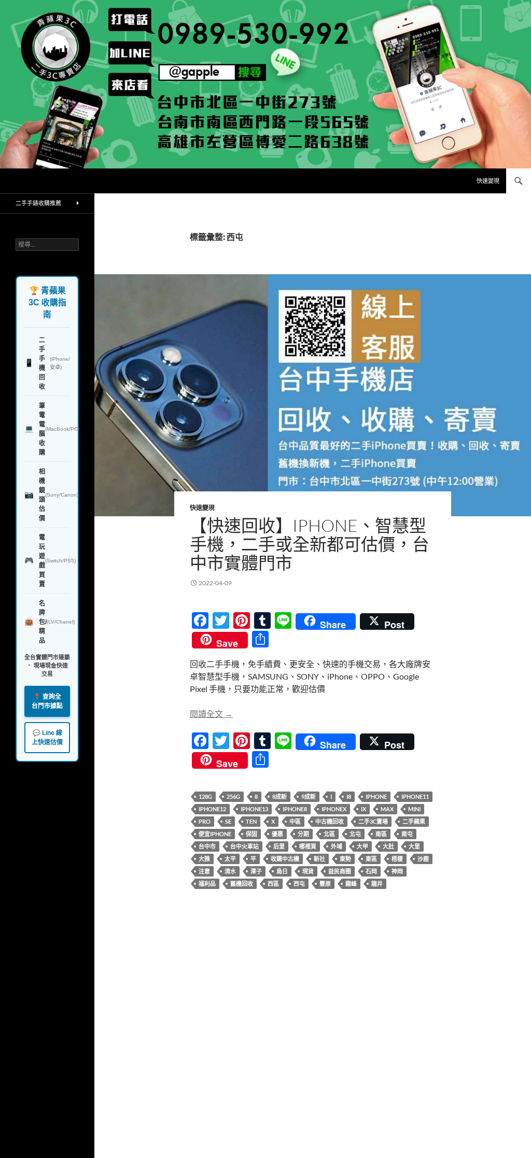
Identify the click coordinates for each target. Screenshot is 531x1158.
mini (414, 809)
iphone (376, 796)
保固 (251, 833)
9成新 (308, 796)
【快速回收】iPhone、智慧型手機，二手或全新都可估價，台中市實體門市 (309, 544)
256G (233, 796)
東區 (371, 858)
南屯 (407, 833)
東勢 (345, 858)
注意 (204, 871)
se (228, 821)
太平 (230, 858)
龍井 (377, 883)
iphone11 (415, 796)
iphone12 (212, 809)
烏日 (282, 871)
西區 (273, 883)
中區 (295, 821)
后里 (279, 846)
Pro (205, 821)
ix (363, 809)
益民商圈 (339, 871)
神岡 (397, 871)
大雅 (204, 858)
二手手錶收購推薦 (38, 203)
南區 (381, 833)
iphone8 (295, 809)
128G (205, 796)
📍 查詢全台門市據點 (47, 701)
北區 (329, 833)
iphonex (334, 809)
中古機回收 (329, 821)
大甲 (362, 846)
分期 (303, 833)
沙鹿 (423, 858)
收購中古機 (285, 858)
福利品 (207, 883)
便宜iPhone (215, 833)
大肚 (388, 846)
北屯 (355, 833)
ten (251, 821)
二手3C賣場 (373, 821)
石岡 (371, 871)
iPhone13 (254, 809)
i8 (348, 796)
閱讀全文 (211, 713)
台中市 (207, 846)
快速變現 (488, 180)
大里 (414, 846)
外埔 (336, 846)
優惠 (277, 833)
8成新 (279, 796)
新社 (319, 858)
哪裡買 (307, 846)
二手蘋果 (413, 821)
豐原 (325, 883)
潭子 (256, 871)
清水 (230, 871)
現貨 (308, 871)
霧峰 (351, 883)
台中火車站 (244, 846)
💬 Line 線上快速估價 (47, 737)
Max (387, 809)
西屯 (299, 883)
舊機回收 (241, 883)
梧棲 (397, 858)
